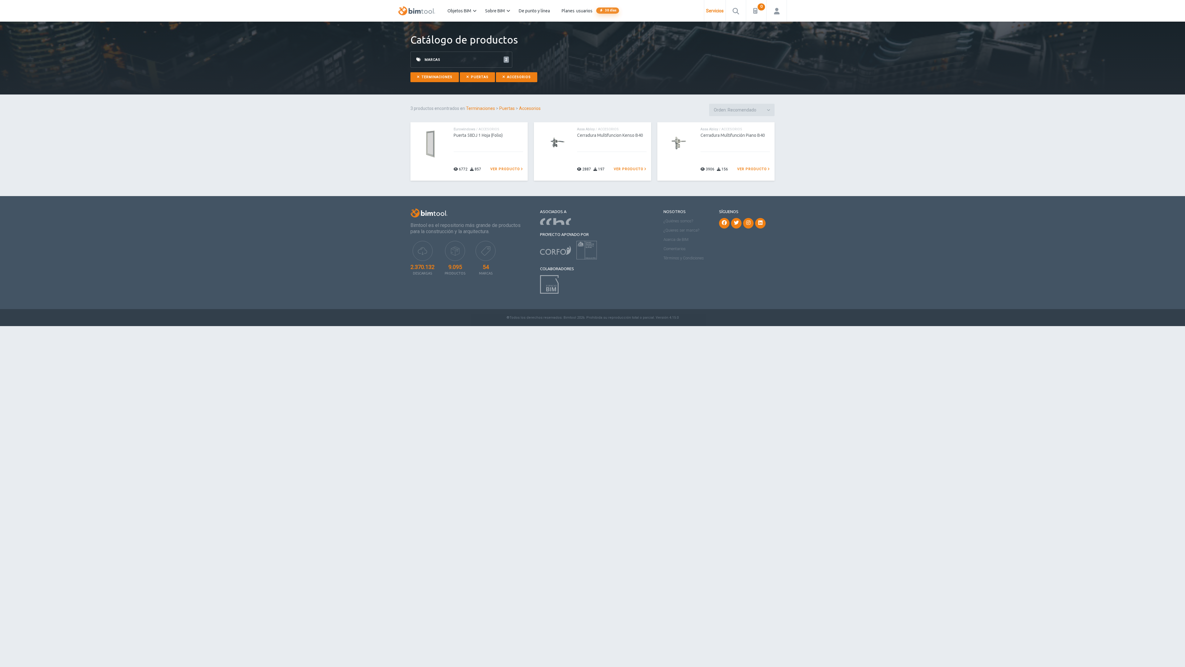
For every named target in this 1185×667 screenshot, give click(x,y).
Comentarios (674, 248)
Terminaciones (436, 77)
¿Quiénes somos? (678, 221)
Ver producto (505, 169)
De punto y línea (534, 10)
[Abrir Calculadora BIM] (756, 11)
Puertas (479, 77)
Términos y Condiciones (683, 258)
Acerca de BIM (675, 239)
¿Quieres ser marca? (681, 230)
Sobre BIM (495, 10)
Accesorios (518, 77)
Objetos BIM (459, 10)
